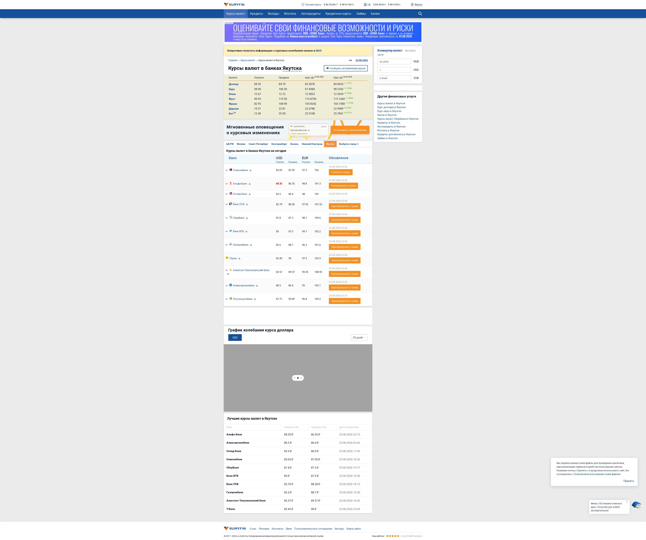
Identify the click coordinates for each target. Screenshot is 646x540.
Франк (233, 103)
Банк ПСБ (238, 204)
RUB (416, 61)
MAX (319, 50)
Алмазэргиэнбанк (243, 285)
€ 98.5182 (393, 4)
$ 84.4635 (378, 4)
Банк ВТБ (238, 231)
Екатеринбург (279, 144)
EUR (416, 78)
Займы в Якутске (387, 138)
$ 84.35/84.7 (330, 4)
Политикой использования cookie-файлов (597, 474)
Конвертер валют (390, 50)
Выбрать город (349, 144)
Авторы (339, 528)
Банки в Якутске (387, 114)
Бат (232, 113)
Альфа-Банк (240, 183)
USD (416, 69)
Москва (241, 144)
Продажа (292, 162)
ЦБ (369, 4)
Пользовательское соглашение (313, 528)
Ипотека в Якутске (388, 130)
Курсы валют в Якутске (391, 103)
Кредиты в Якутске (388, 122)
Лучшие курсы (313, 4)
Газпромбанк (240, 244)
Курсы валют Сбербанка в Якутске (398, 118)
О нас (253, 528)
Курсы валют (235, 13)
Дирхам (234, 108)
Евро (232, 89)
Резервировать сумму (343, 185)
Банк (233, 158)
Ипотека (290, 13)
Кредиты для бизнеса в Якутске (396, 134)
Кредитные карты (338, 13)
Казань (294, 144)
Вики (289, 528)
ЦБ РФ (230, 144)
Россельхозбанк (243, 298)
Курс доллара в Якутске (391, 107)
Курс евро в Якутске (389, 110)
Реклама (264, 528)
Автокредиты (310, 13)
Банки (375, 13)
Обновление (338, 158)
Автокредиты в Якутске (391, 126)
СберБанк (238, 217)
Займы (361, 13)
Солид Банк (240, 193)
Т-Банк (233, 258)
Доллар (233, 84)
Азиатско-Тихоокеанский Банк (251, 270)
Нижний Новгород (312, 144)
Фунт (232, 98)
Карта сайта (354, 528)
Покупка (280, 162)
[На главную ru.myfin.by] (235, 528)
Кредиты (256, 13)
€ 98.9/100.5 (347, 4)
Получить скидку (340, 172)
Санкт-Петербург (258, 144)
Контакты (277, 528)
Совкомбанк (240, 170)
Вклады (273, 13)
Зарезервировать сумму (344, 206)
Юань (232, 94)
